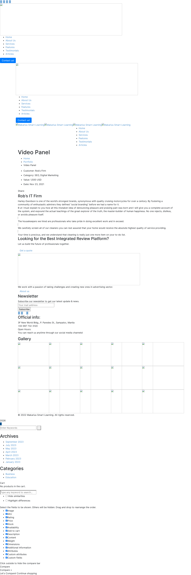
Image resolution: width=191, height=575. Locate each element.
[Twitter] (28, 190)
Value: (26, 179)
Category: (28, 175)
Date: (26, 184)
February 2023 (13, 458)
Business (10, 474)
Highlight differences (18, 500)
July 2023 (11, 445)
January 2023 (13, 462)
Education (11, 477)
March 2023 (12, 455)
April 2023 (11, 451)
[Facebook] (26, 190)
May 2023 (11, 448)
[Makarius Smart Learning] (30, 124)
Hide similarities (16, 496)
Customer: (28, 170)
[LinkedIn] (33, 190)
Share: (21, 190)
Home (26, 158)
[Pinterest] (31, 190)
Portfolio (28, 161)
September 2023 (14, 441)
